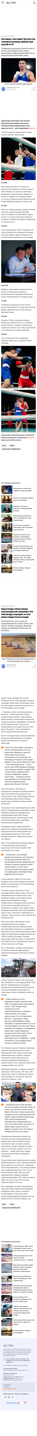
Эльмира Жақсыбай (13, 87)
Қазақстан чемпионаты (11, 449)
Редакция (6, 1386)
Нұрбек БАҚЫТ (11, 665)
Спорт (12, 36)
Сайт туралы (7, 1384)
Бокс (4, 445)
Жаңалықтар (5, 36)
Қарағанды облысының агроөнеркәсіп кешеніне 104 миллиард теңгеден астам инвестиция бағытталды (17, 613)
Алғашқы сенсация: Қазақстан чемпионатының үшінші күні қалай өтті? (18, 42)
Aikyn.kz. (32, 128)
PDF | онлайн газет (10, 1388)
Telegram (31, 438)
